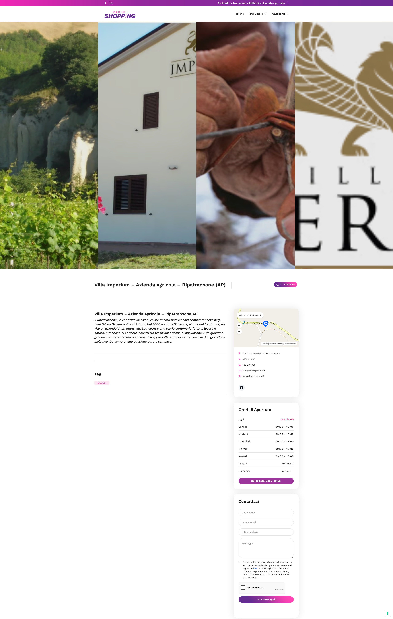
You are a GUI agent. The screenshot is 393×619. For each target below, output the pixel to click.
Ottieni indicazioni (252, 315)
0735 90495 (287, 284)
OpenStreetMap (277, 344)
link (255, 568)
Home (240, 13)
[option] (49, 145)
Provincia (256, 13)
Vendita (101, 382)
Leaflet (265, 344)
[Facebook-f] (105, 3)
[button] (239, 325)
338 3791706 (248, 365)
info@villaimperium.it (253, 370)
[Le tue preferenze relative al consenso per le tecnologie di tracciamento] (388, 614)
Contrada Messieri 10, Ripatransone (261, 353)
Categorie (278, 13)
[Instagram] (111, 3)
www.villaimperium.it (253, 376)
